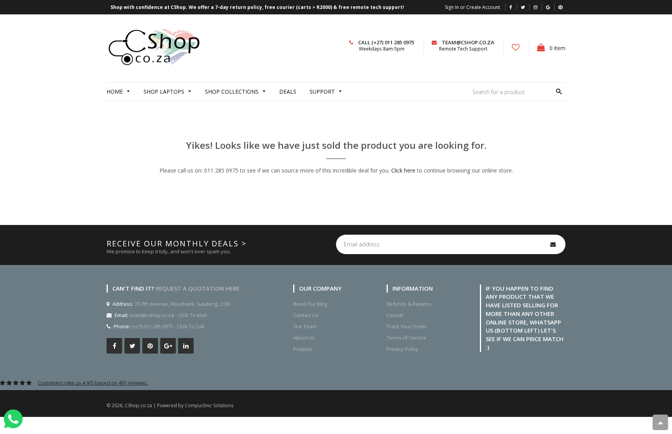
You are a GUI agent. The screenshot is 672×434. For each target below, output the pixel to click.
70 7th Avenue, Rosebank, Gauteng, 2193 (182, 303)
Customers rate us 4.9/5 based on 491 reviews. (93, 382)
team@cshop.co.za (468, 42)
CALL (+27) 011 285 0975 (386, 42)
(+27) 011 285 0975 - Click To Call (167, 326)
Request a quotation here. (198, 288)
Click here (403, 170)
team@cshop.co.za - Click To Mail (168, 315)
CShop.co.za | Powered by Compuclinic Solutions (179, 405)
